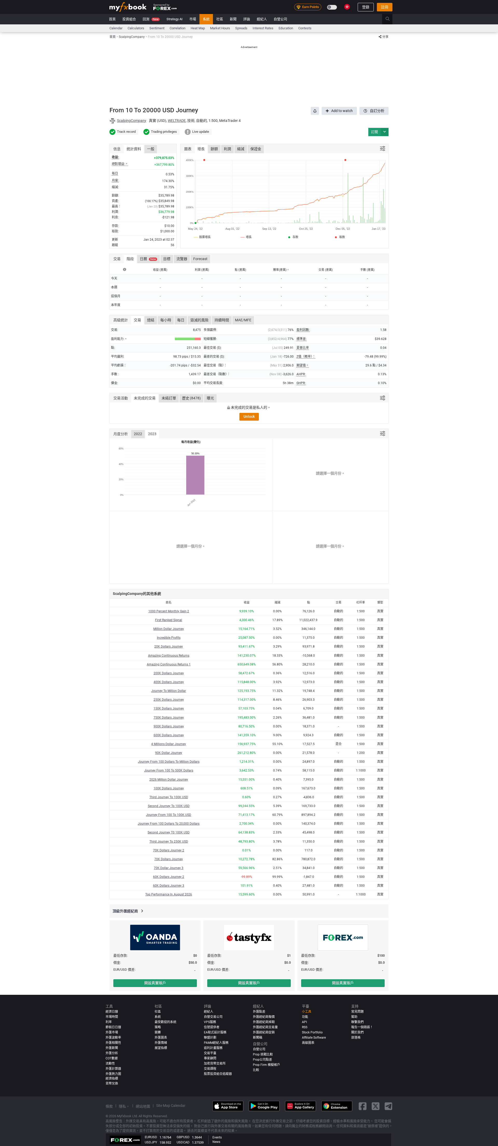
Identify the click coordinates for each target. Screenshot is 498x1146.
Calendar (115, 28)
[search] (390, 19)
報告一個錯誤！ (362, 1027)
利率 (109, 1022)
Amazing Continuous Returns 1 (169, 664)
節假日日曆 (113, 1027)
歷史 (191, 398)
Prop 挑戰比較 (263, 1054)
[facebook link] (362, 1105)
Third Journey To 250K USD (168, 841)
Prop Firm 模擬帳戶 (266, 1065)
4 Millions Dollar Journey (168, 744)
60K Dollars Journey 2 (168, 877)
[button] (385, 132)
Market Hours (220, 28)
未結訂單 (169, 398)
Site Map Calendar (170, 1105)
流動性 (110, 1063)
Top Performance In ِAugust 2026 (168, 894)
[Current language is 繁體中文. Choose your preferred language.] (347, 7)
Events (217, 1137)
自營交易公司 (213, 1017)
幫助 (354, 1017)
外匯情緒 (161, 1043)
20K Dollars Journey (168, 646)
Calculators (136, 28)
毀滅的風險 (199, 320)
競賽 (158, 1032)
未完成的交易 (145, 398)
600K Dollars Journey (169, 735)
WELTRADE (177, 121)
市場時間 (112, 1017)
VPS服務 (210, 1022)
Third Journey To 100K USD (168, 797)
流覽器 (181, 259)
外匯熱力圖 (113, 1074)
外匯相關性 (113, 1043)
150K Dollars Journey (169, 708)
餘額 (214, 149)
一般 (150, 149)
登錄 (365, 7)
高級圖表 (308, 1043)
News (216, 1142)
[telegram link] (388, 1105)
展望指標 (161, 1048)
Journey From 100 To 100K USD (168, 815)
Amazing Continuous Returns (168, 655)
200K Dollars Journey (169, 673)
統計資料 (134, 149)
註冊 (384, 7)
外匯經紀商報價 (264, 1017)
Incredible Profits (169, 638)
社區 (219, 19)
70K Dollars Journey (168, 859)
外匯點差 (259, 1011)
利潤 (227, 149)
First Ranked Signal (168, 620)
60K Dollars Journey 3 (168, 885)
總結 (150, 320)
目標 (166, 259)
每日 (180, 320)
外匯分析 (112, 1053)
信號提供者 (211, 1027)
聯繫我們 (357, 1022)
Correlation (177, 28)
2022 (138, 434)
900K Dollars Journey (169, 726)
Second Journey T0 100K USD (169, 832)
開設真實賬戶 (155, 983)
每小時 (165, 320)
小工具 (306, 1011)
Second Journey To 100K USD (169, 806)
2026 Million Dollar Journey (168, 779)
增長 (201, 149)
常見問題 (357, 1011)
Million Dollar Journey (168, 629)
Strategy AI (175, 19)
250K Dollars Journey (169, 700)
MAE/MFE (243, 320)
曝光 (210, 398)
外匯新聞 (112, 1048)
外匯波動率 (113, 1037)
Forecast (200, 259)
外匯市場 (112, 1032)
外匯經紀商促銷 (264, 1032)
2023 (152, 434)
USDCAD (183, 1142)
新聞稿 (257, 1037)
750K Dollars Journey (169, 717)
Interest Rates (263, 28)
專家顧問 (210, 1058)
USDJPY (151, 1142)
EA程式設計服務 (215, 1032)
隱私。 (124, 1106)
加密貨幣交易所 (215, 1063)
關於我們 (357, 1032)
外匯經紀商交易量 (265, 1027)
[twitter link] (375, 1105)
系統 (206, 19)
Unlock (249, 416)
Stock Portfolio (312, 1032)
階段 (130, 259)
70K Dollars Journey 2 (168, 850)
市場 (192, 19)
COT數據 (112, 1058)
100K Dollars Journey (169, 788)
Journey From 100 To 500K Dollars (168, 770)
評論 (246, 19)
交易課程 (210, 1069)
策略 (158, 1027)
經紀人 (262, 19)
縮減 (240, 149)
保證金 (255, 149)
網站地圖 (143, 1106)
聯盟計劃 (210, 1037)
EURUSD (151, 1137)
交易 (137, 320)
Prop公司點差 (262, 1059)
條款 (109, 1106)
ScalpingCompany (131, 121)
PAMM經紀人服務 (216, 1043)
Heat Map (198, 28)
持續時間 (222, 320)
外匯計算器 (113, 1069)
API (304, 1022)
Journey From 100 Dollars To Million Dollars (168, 761)
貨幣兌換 (112, 1083)
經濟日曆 (112, 1011)
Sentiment (156, 28)
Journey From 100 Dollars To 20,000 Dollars (168, 823)
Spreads (241, 28)
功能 (305, 1017)
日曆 (148, 259)
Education (286, 28)
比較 (256, 1070)
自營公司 (280, 19)
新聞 (233, 19)
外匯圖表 (161, 1037)
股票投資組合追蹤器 (218, 1074)
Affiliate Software (314, 1037)
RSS (304, 1027)
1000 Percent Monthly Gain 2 (168, 611)
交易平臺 (210, 1053)
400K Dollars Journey (169, 682)
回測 (150, 19)
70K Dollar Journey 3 (168, 868)
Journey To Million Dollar (168, 691)
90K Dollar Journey (168, 753)
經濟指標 (112, 1078)
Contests (305, 28)
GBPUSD (183, 1137)
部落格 (356, 1037)
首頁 (112, 19)
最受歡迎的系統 (165, 1022)
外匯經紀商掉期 (264, 1022)
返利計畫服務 (213, 1048)
